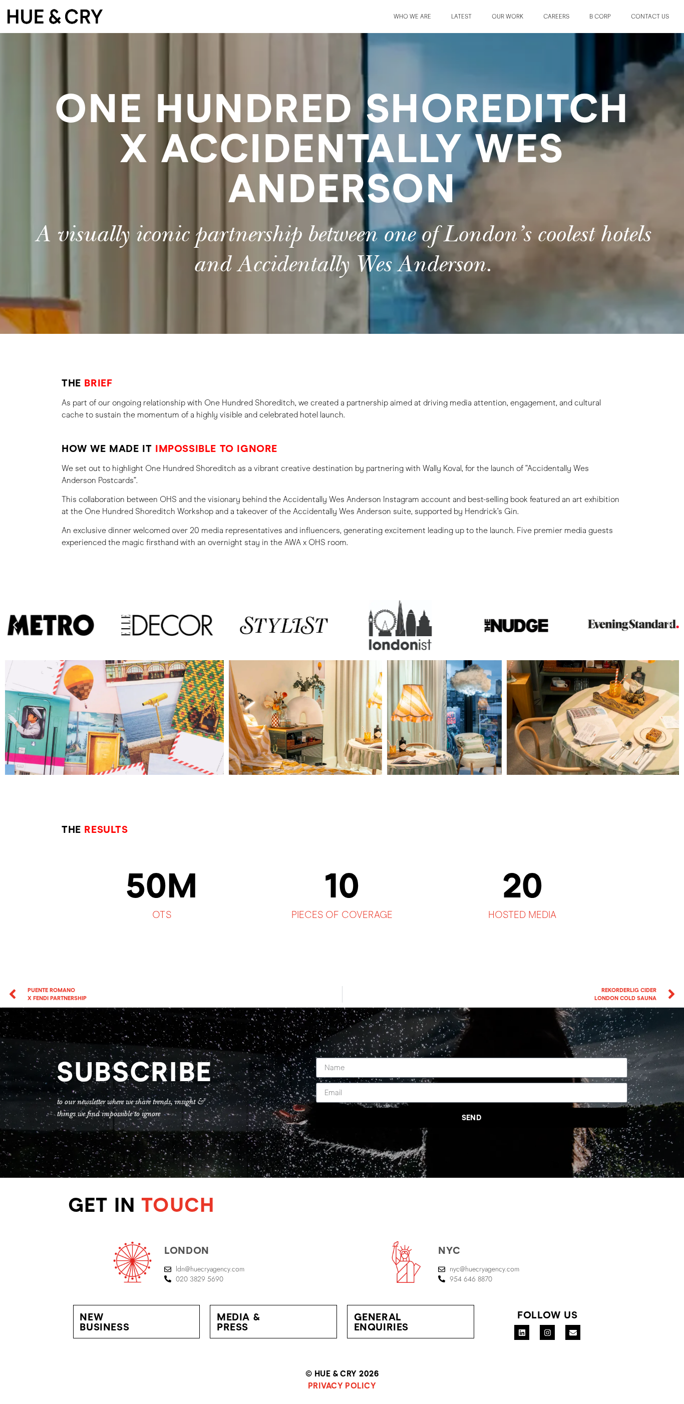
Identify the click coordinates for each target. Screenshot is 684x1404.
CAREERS (556, 16)
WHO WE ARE (412, 16)
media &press (238, 1322)
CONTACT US (650, 16)
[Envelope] (572, 1332)
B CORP (600, 16)
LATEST (461, 16)
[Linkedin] (521, 1332)
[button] (15, 625)
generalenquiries (381, 1322)
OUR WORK (507, 16)
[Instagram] (547, 1332)
